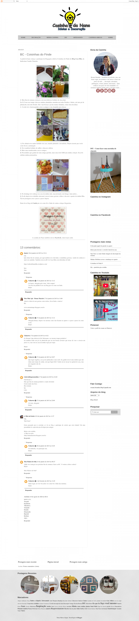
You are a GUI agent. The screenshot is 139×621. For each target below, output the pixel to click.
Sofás (85, 609)
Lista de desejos (59, 606)
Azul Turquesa (53, 601)
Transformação (112, 609)
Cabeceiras (75, 601)
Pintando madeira (23, 609)
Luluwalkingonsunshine (31, 377)
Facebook (58, 238)
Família (119, 603)
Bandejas (60, 601)
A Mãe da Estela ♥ (30, 416)
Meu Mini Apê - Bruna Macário (34, 298)
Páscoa (112, 606)
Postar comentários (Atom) (31, 566)
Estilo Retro (89, 603)
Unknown (31, 280)
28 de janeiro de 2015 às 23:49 (46, 446)
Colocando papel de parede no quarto (101, 246)
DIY (83, 603)
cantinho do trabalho (101, 601)
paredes (108, 606)
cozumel (41, 603)
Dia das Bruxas (78, 603)
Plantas (30, 609)
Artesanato (45, 600)
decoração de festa (58, 603)
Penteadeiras (118, 606)
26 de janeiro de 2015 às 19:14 (37, 253)
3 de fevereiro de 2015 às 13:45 (46, 481)
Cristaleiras (46, 603)
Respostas (29, 277)
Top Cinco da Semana (101, 609)
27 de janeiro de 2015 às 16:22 (39, 336)
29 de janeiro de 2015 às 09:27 (46, 462)
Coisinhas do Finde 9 (96, 263)
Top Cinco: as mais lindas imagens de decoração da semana (105, 254)
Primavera (43, 608)
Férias (19, 606)
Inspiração (41, 606)
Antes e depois (35, 600)
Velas (19, 611)
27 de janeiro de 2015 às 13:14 (46, 318)
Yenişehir (26, 508)
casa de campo (117, 601)
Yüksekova (27, 506)
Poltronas (34, 609)
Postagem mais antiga (78, 561)
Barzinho (65, 601)
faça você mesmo (108, 603)
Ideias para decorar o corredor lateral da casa (103, 250)
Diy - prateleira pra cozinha (98, 267)
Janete (26, 253)
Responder (27, 273)
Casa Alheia (110, 601)
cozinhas (36, 603)
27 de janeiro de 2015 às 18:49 (48, 377)
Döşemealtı (27, 512)
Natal (92, 606)
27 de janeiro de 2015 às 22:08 (46, 400)
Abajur (19, 601)
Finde (23, 606)
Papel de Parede (102, 606)
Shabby (82, 609)
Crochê (51, 603)
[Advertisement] (52, 553)
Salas (78, 609)
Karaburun (27, 504)
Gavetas (28, 606)
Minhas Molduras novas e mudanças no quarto (104, 259)
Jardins (49, 606)
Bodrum (26, 516)
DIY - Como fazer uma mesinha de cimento (103, 149)
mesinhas (69, 606)
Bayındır (26, 514)
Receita (67, 609)
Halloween (33, 606)
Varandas (119, 609)
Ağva (25, 518)
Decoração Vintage (68, 603)
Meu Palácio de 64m (30, 461)
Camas (85, 601)
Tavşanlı (26, 501)
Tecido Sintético (91, 608)
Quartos (48, 609)
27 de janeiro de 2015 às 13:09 (53, 298)
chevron (19, 603)
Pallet (95, 606)
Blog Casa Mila (77, 59)
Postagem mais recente (27, 561)
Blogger (79, 618)
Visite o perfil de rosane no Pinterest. (101, 328)
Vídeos (23, 611)
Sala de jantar (72, 609)
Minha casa (76, 606)
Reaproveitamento (57, 608)
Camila (35, 203)
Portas (39, 608)
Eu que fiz (96, 603)
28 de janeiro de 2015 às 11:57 (45, 416)
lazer (52, 606)
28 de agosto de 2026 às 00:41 (39, 497)
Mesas (64, 606)
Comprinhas (30, 603)
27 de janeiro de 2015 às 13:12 (46, 281)
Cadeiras (80, 601)
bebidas (69, 601)
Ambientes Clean (25, 601)
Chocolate (24, 603)
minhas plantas (85, 606)
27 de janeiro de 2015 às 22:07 (46, 357)
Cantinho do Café (91, 601)
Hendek (26, 510)
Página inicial (53, 561)
